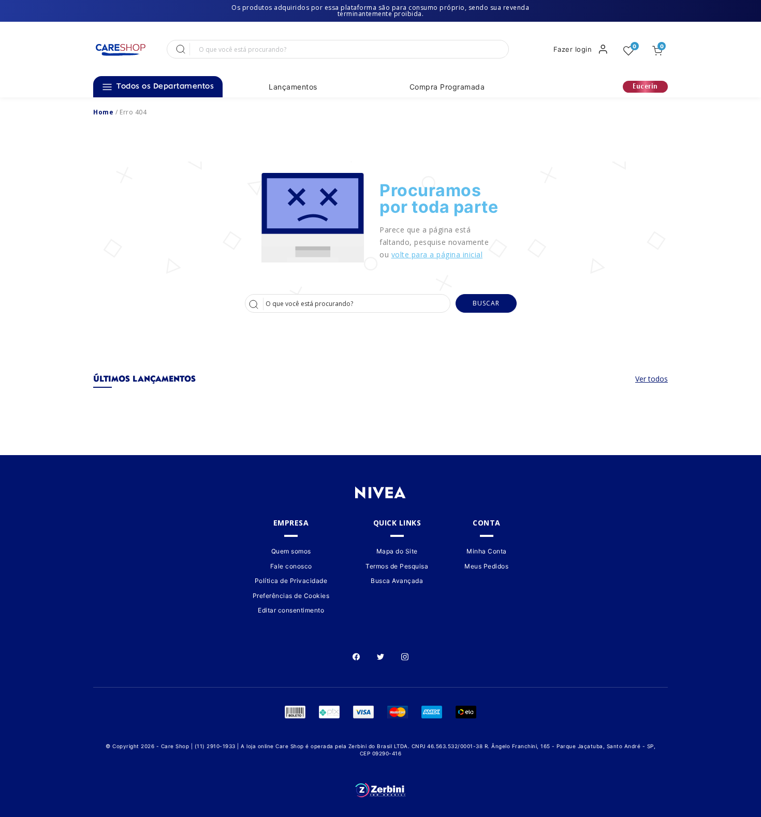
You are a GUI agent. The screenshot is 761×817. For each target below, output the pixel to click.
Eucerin (645, 86)
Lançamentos (293, 86)
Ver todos (651, 379)
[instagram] (404, 656)
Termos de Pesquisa (396, 566)
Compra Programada (447, 86)
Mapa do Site (397, 552)
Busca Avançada (397, 581)
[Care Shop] (120, 49)
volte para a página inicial (437, 254)
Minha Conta (486, 552)
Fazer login (572, 49)
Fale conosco (291, 566)
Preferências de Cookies (291, 596)
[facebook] (356, 656)
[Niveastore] (103, 112)
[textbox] (348, 49)
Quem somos (291, 552)
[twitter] (380, 656)
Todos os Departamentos (165, 86)
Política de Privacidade (291, 581)
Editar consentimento (291, 610)
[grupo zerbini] (380, 790)
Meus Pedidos (486, 566)
